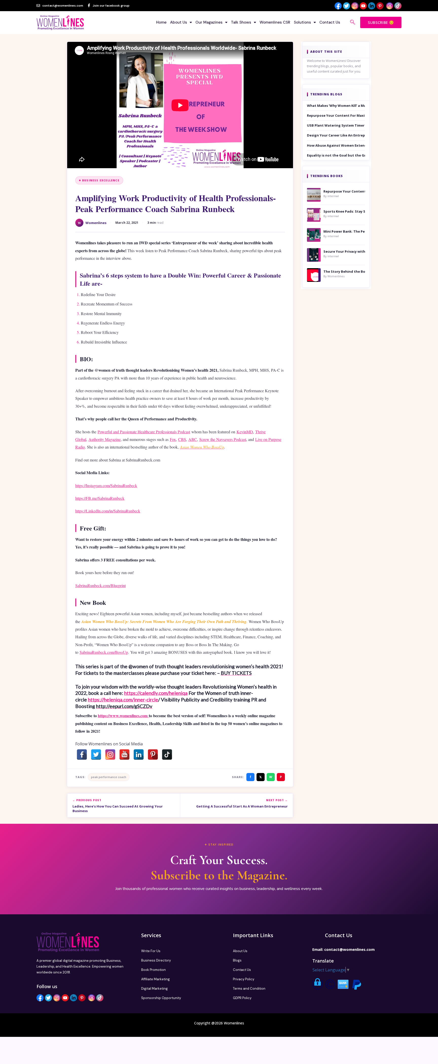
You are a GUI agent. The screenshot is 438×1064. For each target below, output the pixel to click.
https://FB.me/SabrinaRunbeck (99, 498)
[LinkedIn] (138, 754)
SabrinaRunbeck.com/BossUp (104, 652)
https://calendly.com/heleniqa (156, 693)
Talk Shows (241, 22)
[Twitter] (96, 754)
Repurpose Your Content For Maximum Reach (336, 115)
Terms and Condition (249, 988)
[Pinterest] (153, 754)
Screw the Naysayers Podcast (222, 439)
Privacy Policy (243, 979)
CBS (182, 439)
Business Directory (156, 960)
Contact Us (329, 22)
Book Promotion (153, 970)
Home (161, 22)
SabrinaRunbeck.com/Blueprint (100, 585)
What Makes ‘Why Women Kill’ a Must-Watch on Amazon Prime (336, 105)
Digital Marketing (154, 988)
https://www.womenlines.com (123, 715)
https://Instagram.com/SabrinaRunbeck (106, 485)
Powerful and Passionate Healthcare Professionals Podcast (144, 431)
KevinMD (244, 431)
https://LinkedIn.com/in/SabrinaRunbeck (107, 510)
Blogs (237, 960)
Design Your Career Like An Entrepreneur (336, 135)
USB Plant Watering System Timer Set (336, 125)
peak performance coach (108, 777)
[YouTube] (124, 754)
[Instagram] (110, 754)
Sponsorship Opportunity (161, 998)
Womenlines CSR (275, 22)
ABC (192, 439)
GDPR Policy (242, 998)
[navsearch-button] (352, 22)
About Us (178, 22)
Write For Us (150, 951)
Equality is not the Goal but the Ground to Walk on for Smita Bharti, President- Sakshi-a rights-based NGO (336, 155)
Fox (173, 439)
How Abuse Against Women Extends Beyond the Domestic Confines (336, 145)
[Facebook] (82, 754)
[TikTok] (167, 754)
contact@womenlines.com (349, 949)
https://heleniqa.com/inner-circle (123, 699)
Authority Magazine (104, 439)
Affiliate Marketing (155, 979)
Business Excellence (100, 180)
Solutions (302, 22)
